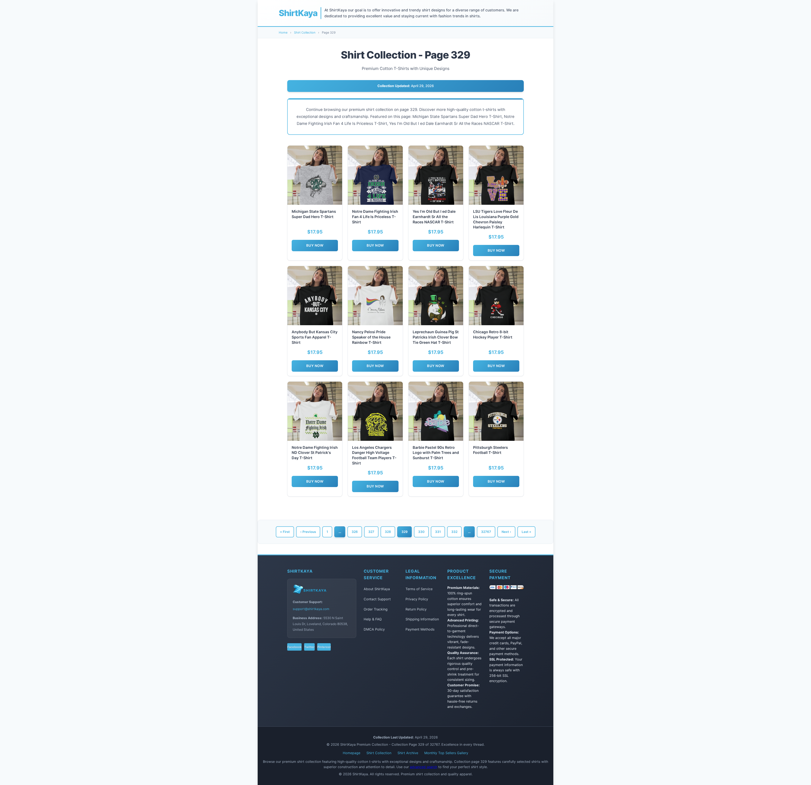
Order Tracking (376, 609)
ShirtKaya (298, 13)
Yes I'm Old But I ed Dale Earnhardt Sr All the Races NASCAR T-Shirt (434, 216)
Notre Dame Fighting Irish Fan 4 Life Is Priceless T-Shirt (375, 216)
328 (388, 532)
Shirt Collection (304, 32)
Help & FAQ (373, 619)
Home (283, 32)
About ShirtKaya (377, 589)
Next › (506, 532)
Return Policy (416, 609)
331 (438, 532)
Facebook (294, 647)
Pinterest (324, 647)
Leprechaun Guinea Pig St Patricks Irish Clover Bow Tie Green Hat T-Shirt (436, 337)
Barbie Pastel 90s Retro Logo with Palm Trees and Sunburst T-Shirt (436, 452)
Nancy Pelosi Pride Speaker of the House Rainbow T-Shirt (371, 337)
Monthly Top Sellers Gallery (446, 753)
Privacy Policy (417, 599)
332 (454, 532)
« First (285, 532)
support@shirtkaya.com (311, 609)
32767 (486, 532)
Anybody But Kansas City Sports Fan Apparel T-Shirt (314, 337)
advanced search (423, 767)
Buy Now (315, 245)
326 (355, 532)
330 (421, 532)
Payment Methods (420, 629)
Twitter (309, 647)
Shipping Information (422, 619)
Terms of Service (419, 589)
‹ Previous (308, 532)
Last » (526, 532)
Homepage (351, 753)
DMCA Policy (374, 629)
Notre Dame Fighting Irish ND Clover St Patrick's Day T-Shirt (315, 452)
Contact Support (377, 599)
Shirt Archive (407, 753)
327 (371, 532)
